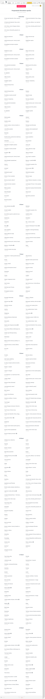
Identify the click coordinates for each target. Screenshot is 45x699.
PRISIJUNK (33, 5)
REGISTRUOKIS (37, 5)
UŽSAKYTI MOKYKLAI (21, 6)
